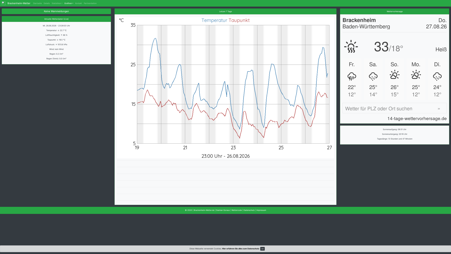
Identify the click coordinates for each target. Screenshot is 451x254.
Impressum (261, 210)
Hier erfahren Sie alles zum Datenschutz (240, 248)
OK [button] (262, 249)
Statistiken (56, 3)
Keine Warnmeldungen (56, 11)
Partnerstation (90, 3)
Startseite (37, 3)
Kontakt (78, 3)
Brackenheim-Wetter (17, 3)
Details (47, 3)
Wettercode (236, 210)
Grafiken (68, 3)
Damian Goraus (223, 210)
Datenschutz (249, 210)
